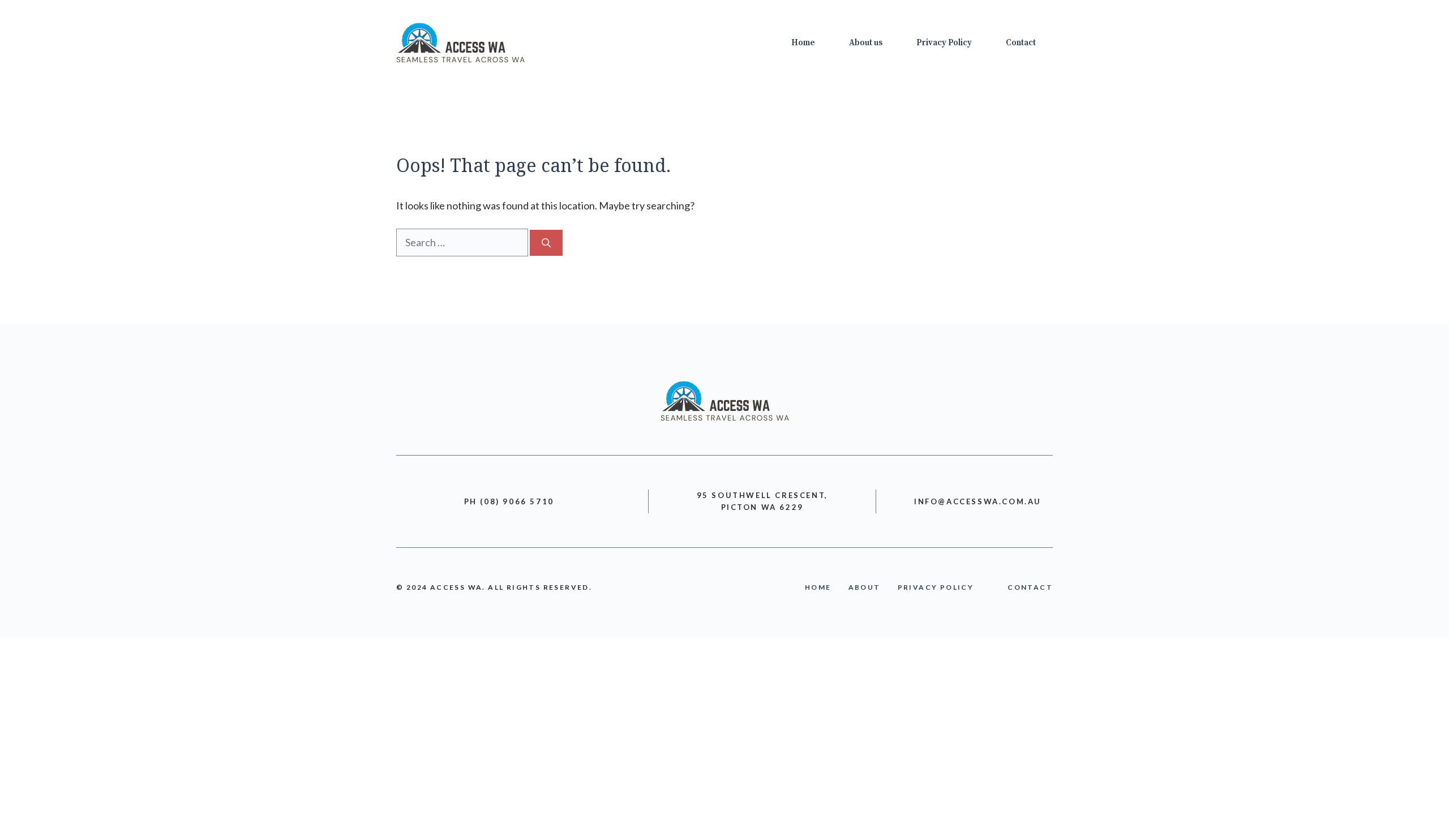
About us (865, 42)
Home (803, 42)
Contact (1021, 42)
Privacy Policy (944, 42)
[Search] (546, 243)
